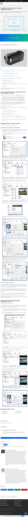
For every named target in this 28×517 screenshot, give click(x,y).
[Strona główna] (1, 3)
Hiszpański (13, 446)
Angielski (7, 446)
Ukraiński (16, 446)
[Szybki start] (26, 3)
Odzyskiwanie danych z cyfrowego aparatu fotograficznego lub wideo (12, 76)
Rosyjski (19, 446)
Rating (4, 443)
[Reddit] (24, 490)
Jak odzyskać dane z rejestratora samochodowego (11, 73)
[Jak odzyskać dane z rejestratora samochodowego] (20, 127)
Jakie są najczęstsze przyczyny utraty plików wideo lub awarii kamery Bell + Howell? (14, 70)
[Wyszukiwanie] (21, 3)
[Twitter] (10, 490)
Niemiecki (10, 446)
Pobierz (24, 137)
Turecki (22, 446)
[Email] (17, 490)
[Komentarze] (6, 426)
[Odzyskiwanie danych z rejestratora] (14, 282)
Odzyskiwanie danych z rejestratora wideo (8, 71)
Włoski (24, 446)
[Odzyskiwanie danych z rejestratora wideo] (20, 123)
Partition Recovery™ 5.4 (10, 136)
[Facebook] (4, 490)
